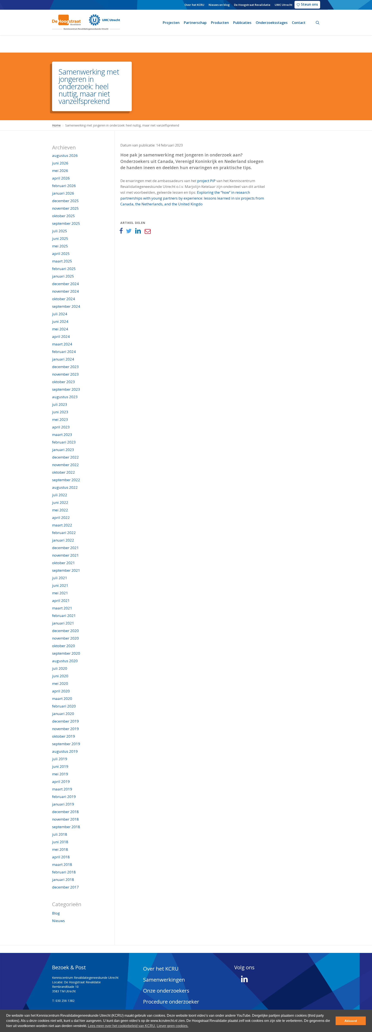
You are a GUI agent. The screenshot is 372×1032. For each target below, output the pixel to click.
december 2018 (65, 811)
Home (56, 125)
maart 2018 (62, 864)
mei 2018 (60, 849)
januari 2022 (63, 540)
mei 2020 (60, 683)
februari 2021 (64, 615)
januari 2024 (63, 359)
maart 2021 (62, 608)
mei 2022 (60, 509)
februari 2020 (64, 706)
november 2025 (65, 208)
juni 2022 (60, 502)
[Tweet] (129, 231)
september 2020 (66, 653)
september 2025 (66, 223)
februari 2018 (64, 872)
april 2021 (61, 600)
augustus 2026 (65, 155)
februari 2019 (64, 796)
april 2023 (61, 427)
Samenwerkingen (164, 979)
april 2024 (61, 336)
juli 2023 (59, 404)
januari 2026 (63, 193)
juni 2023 (60, 411)
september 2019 (66, 743)
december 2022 (65, 457)
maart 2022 (62, 525)
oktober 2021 (63, 562)
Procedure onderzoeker (171, 1001)
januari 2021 (63, 623)
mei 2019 (60, 773)
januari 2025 (63, 276)
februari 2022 (64, 532)
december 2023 (65, 366)
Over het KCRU (160, 968)
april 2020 (61, 691)
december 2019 (65, 721)
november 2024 (65, 291)
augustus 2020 (65, 660)
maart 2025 (62, 261)
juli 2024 (59, 313)
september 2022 (66, 479)
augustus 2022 (65, 487)
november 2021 (65, 555)
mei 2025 (60, 246)
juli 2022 (59, 494)
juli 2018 (59, 834)
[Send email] (147, 231)
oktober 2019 (63, 736)
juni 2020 (60, 675)
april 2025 (61, 253)
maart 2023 (62, 434)
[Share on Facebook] (121, 231)
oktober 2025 (63, 215)
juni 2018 (60, 841)
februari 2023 (64, 442)
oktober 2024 (63, 298)
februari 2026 (64, 185)
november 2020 (65, 638)
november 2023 (65, 374)
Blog (56, 913)
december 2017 (65, 887)
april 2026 (61, 178)
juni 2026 (60, 163)
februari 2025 (64, 268)
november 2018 (65, 819)
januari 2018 (63, 879)
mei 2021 (60, 592)
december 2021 (65, 547)
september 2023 (66, 389)
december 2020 (65, 630)
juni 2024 (60, 321)
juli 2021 (59, 577)
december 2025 (65, 200)
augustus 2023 (65, 396)
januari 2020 (63, 713)
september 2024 (66, 306)
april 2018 (61, 856)
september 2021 (66, 570)
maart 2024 (62, 344)
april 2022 (61, 517)
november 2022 (65, 464)
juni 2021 (60, 585)
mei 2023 (60, 419)
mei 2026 (60, 170)
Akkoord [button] (350, 1021)
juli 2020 (59, 668)
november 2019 (65, 728)
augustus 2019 (65, 751)
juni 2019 (60, 766)
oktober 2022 (63, 472)
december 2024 (65, 283)
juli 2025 (59, 230)
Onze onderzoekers (166, 990)
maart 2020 (62, 698)
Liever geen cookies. (172, 1026)
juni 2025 (60, 238)
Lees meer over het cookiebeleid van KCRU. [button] (122, 1026)
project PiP (206, 180)
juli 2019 (59, 758)
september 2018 (66, 826)
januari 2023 (63, 449)
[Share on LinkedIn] (138, 231)
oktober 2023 (63, 381)
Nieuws (58, 920)
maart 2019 (62, 789)
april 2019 (61, 781)
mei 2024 (60, 328)
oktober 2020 (63, 645)
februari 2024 (64, 351)
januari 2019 (63, 804)
